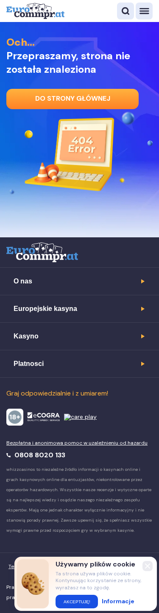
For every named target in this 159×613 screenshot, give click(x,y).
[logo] (35, 11)
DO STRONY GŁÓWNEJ (72, 98)
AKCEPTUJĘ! (77, 601)
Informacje (118, 601)
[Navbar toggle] (144, 11)
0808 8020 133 (39, 455)
